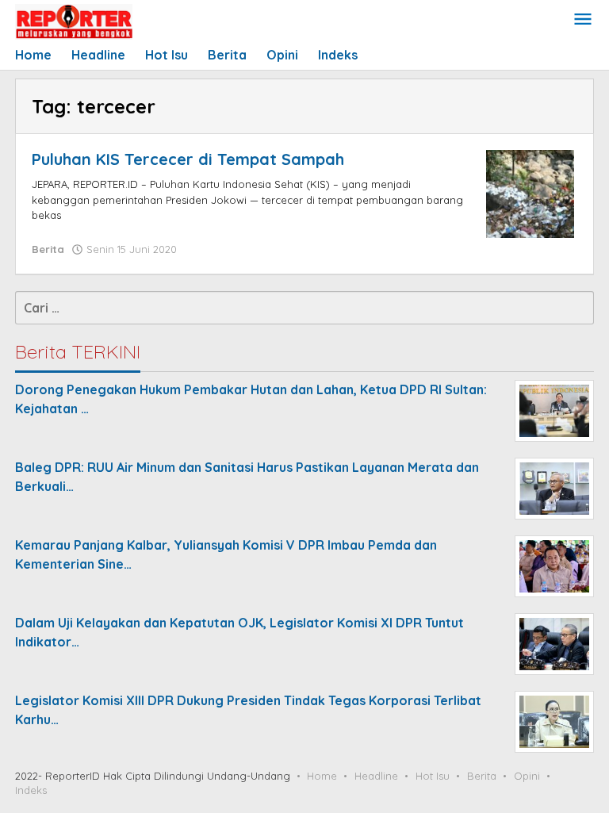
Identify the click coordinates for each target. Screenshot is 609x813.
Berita (48, 249)
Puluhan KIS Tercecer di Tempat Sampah (188, 159)
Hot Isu (433, 775)
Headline (376, 775)
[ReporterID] (73, 21)
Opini (527, 775)
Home (322, 775)
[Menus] (583, 20)
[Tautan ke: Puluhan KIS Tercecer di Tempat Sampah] (530, 193)
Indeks (31, 790)
